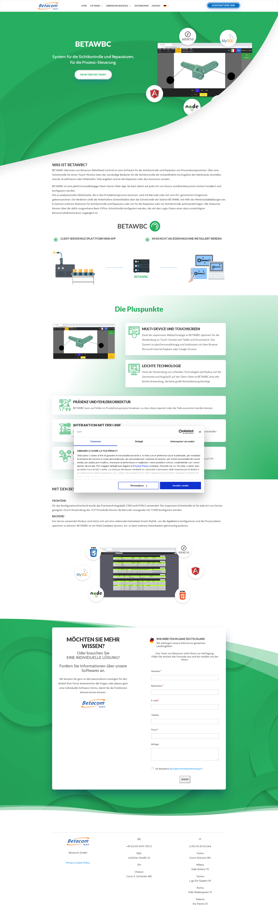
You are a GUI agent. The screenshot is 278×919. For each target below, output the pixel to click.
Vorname (156, 671)
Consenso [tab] (95, 441)
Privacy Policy (141, 466)
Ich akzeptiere (179, 768)
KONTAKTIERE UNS (223, 5)
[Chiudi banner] (200, 432)
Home (84, 6)
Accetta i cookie (180, 485)
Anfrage (155, 744)
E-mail (155, 700)
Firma (154, 729)
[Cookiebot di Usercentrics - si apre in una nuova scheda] (181, 432)
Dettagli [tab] (139, 441)
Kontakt (156, 6)
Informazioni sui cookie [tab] (182, 441)
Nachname (157, 686)
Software (95, 6)
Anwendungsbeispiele (117, 6)
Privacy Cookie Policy (78, 862)
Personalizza (136, 485)
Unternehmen (141, 6)
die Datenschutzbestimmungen (185, 768)
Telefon (155, 715)
